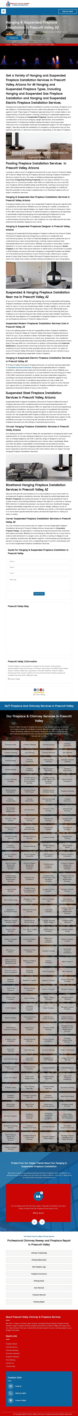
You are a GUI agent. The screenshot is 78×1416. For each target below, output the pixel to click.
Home (8, 45)
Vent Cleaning (29, 1050)
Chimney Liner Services (67, 819)
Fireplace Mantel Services (10, 1148)
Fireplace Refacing (67, 791)
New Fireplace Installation (48, 769)
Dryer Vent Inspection (29, 1059)
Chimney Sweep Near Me (48, 1087)
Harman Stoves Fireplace (29, 989)
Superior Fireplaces (48, 961)
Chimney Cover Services (29, 819)
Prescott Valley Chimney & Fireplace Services (42, 1414)
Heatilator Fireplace (10, 980)
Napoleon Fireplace (29, 980)
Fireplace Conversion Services (29, 1116)
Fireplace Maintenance (48, 1096)
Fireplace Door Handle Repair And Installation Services (48, 878)
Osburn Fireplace (48, 989)
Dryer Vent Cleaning (10, 1050)
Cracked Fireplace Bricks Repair (48, 1137)
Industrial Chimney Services (29, 910)
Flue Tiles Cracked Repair (29, 930)
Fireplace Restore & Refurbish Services (29, 1137)
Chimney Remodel (48, 1127)
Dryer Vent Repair (10, 1078)
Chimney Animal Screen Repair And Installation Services (48, 780)
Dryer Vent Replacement (29, 1077)
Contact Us (14, 38)
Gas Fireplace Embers (10, 951)
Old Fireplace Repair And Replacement (10, 809)
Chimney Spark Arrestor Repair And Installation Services (29, 780)
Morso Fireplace (10, 1018)
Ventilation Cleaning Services (10, 1126)
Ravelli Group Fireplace (29, 1028)
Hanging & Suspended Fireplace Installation (49, 1116)
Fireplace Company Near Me (29, 1096)
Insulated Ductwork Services (67, 1126)
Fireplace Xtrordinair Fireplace (29, 1008)
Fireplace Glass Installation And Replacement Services (10, 878)
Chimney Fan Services (67, 828)
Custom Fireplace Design (29, 940)
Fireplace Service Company (11, 1068)
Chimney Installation (29, 760)
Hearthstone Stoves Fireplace (48, 1018)
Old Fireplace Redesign (48, 930)
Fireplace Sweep (48, 837)
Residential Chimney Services (10, 910)
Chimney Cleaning (29, 744)
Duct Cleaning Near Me (29, 1087)
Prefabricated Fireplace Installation (48, 866)
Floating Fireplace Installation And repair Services (67, 1137)
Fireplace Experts (48, 1068)
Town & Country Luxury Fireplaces (10, 971)
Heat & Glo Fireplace (11, 989)
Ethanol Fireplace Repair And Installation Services (29, 866)
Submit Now (39, 594)
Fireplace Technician (10, 1096)
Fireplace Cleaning (10, 753)
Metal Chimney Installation (10, 791)
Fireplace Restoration (67, 769)
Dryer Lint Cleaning (67, 1050)
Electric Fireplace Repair (11, 855)
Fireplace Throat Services (29, 900)
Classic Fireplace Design (67, 930)
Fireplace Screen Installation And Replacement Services (67, 1028)
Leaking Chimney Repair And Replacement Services (67, 910)
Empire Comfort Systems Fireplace (67, 1018)
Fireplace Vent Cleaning (67, 837)
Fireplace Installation (29, 769)
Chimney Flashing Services (11, 837)
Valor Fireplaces (67, 961)
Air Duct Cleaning (48, 1050)
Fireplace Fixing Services (67, 1105)
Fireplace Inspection (67, 800)
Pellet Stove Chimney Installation (48, 940)
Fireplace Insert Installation (10, 1040)
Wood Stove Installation (10, 1105)
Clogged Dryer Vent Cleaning (48, 1059)
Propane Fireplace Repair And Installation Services (67, 866)
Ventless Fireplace (10, 1116)
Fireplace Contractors (10, 846)
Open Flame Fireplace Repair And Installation (67, 1116)
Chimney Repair (10, 761)
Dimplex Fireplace (67, 989)
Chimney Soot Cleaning (48, 760)
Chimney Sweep (10, 744)
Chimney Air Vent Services (29, 951)
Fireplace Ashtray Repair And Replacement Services (67, 878)
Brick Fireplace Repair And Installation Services (10, 1137)
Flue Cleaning (29, 753)
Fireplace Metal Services (10, 890)
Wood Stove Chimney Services (48, 1105)
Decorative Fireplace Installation (67, 1077)
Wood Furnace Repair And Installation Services (11, 866)
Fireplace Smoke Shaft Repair (29, 791)
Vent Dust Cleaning (10, 1059)
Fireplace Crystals (48, 951)
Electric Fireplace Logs (49, 900)
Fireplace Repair (10, 769)
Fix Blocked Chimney (48, 910)
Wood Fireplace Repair (48, 846)
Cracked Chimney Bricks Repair (48, 921)
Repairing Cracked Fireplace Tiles (10, 921)
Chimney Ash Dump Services (29, 828)
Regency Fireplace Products (29, 961)
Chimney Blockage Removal (48, 800)
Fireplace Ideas (10, 1087)
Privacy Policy (10, 1366)
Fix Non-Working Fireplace (10, 780)
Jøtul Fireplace (29, 998)
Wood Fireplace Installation (29, 855)
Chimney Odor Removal (11, 930)
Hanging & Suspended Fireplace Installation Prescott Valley (33, 45)
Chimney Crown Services (48, 809)
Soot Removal (67, 753)
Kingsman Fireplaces (29, 971)
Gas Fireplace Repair (67, 846)
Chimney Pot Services (48, 828)
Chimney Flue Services (48, 819)
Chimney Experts (67, 1068)
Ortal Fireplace (10, 1008)
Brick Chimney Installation (67, 780)
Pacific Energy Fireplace (48, 998)
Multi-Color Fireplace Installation (67, 951)
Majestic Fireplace (48, 980)
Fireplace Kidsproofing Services (67, 1040)
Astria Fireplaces (48, 971)
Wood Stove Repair (67, 1096)
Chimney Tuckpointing (10, 800)
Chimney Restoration (29, 800)
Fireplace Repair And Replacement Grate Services (29, 890)
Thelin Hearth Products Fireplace (10, 1028)
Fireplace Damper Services (67, 890)
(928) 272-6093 (67, 11)
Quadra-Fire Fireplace (10, 998)
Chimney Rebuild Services (29, 1040)
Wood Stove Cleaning (29, 1105)
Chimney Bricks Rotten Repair (29, 921)
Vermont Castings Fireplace (67, 980)
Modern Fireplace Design (10, 940)
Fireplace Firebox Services (48, 890)
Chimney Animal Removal (48, 1028)
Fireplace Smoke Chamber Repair (48, 791)
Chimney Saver (29, 810)
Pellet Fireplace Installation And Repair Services (10, 961)
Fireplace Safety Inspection (48, 1077)
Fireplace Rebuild (29, 846)
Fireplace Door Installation (29, 878)
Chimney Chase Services (10, 819)
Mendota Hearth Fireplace (67, 998)
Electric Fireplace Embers (67, 940)
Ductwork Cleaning (67, 1087)
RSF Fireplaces (67, 971)
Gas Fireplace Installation (48, 855)
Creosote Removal (48, 753)
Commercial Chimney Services (67, 900)
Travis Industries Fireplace (30, 1018)
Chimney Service (48, 744)
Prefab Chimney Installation (48, 1040)
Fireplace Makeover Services (29, 1126)
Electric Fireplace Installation (67, 855)
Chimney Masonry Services (29, 837)
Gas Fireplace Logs (10, 900)
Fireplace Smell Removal (67, 921)
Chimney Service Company (29, 1068)
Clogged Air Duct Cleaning (67, 1059)
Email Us (18, 1386)
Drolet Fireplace (48, 1008)
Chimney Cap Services (67, 809)
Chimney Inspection (67, 744)
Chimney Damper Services (11, 828)
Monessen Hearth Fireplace (67, 1008)
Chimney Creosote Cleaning (67, 760)
